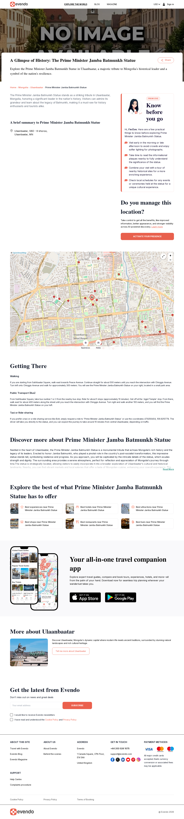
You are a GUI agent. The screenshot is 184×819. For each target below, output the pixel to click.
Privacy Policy (69, 719)
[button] (92, 298)
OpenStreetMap (19, 253)
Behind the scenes (52, 754)
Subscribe (77, 705)
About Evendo (50, 748)
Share (168, 60)
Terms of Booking (85, 799)
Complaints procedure (20, 785)
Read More (168, 469)
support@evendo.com (121, 754)
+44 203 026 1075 (120, 748)
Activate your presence (147, 236)
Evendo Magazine (18, 759)
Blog (97, 4)
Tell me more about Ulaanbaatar (71, 651)
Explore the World (75, 4)
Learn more (157, 226)
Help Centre (16, 779)
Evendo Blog (16, 754)
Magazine (112, 4)
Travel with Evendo (19, 748)
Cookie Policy (51, 719)
